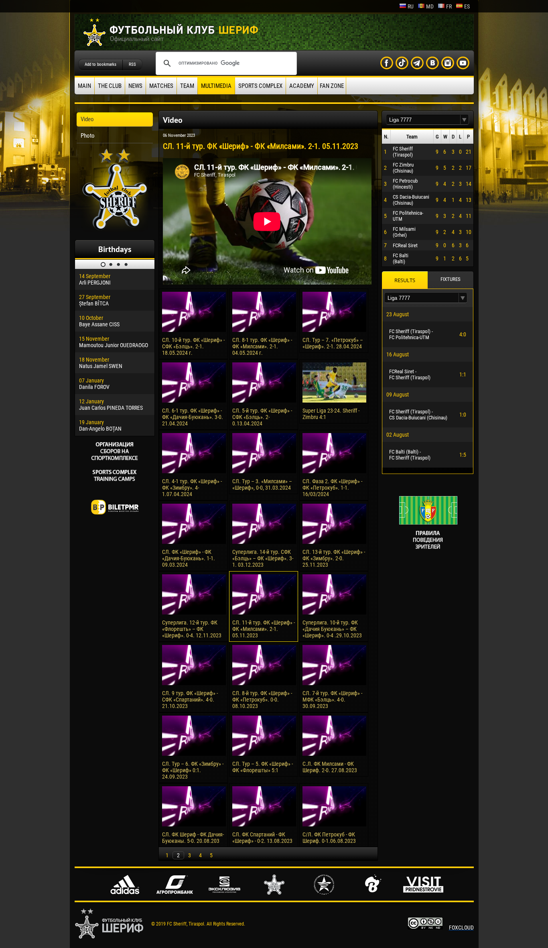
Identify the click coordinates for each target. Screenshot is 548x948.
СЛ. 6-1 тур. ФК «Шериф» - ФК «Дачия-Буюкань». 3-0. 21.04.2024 (192, 417)
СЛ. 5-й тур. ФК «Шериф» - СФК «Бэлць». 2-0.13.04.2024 (262, 417)
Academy (301, 86)
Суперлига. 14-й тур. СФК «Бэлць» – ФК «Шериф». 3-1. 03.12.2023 (262, 558)
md (430, 6)
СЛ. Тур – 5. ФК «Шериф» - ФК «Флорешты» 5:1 (262, 767)
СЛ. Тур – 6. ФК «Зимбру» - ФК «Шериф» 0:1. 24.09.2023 (192, 770)
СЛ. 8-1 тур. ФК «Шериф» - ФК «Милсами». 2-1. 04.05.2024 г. (262, 346)
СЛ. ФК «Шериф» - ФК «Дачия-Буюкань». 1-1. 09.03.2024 (188, 558)
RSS (132, 64)
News (135, 86)
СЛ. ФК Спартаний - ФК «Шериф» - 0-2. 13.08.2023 (262, 837)
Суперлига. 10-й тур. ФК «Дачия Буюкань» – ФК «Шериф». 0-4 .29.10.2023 (332, 629)
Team (187, 86)
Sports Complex (260, 86)
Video (87, 119)
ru (411, 6)
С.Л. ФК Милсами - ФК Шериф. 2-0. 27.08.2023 (329, 767)
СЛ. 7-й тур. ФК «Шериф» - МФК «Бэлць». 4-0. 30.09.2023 (332, 699)
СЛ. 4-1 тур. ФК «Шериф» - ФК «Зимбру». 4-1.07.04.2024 (192, 487)
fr (449, 6)
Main (84, 86)
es (467, 6)
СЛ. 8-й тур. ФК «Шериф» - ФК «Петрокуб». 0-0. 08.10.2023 (262, 699)
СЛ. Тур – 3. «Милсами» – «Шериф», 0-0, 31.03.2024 (262, 484)
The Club (110, 86)
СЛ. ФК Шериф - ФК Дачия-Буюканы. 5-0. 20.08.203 (193, 837)
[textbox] (423, 120)
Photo (88, 135)
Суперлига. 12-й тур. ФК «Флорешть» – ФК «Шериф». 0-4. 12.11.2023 (191, 629)
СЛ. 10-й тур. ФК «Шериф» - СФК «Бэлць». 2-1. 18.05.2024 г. (193, 346)
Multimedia (216, 86)
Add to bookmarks (100, 64)
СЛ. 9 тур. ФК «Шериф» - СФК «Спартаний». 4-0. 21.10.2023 (190, 699)
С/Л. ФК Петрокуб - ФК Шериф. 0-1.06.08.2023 (329, 837)
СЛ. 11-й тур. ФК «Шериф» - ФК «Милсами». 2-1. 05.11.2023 (263, 629)
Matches (161, 86)
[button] (464, 120)
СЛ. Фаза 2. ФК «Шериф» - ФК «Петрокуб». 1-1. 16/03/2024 (332, 487)
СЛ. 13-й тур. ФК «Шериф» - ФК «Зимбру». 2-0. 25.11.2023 (333, 558)
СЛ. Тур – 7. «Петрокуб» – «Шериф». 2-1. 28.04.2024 (332, 343)
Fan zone (332, 86)
